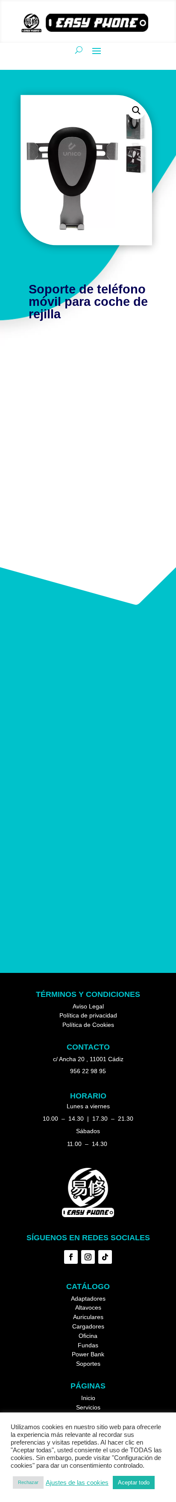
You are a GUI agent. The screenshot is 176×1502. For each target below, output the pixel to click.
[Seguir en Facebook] (71, 1257)
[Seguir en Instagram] (88, 1257)
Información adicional (62, 365)
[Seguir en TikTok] (105, 1257)
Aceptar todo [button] (134, 1482)
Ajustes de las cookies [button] (77, 1482)
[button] (136, 110)
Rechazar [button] (28, 1482)
